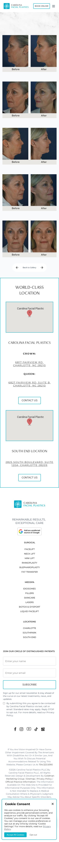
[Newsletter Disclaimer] (4, 704)
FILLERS (29, 593)
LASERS (29, 602)
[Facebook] (15, 729)
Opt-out (33, 835)
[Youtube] (29, 729)
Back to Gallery (29, 267)
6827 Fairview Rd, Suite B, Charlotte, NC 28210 (29, 384)
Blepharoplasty (29, 567)
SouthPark (29, 632)
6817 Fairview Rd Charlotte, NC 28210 (29, 364)
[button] (29, 313)
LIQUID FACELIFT (29, 611)
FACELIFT (30, 549)
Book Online (41, 6)
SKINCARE (29, 597)
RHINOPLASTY (29, 562)
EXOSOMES (29, 588)
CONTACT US (30, 400)
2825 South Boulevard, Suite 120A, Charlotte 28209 (29, 464)
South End (29, 637)
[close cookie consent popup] (52, 804)
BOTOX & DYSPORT (29, 606)
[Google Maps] (43, 729)
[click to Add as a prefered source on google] (29, 531)
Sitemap (30, 778)
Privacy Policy (44, 778)
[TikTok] (36, 729)
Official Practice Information (20, 781)
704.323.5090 (46, 764)
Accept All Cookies (15, 835)
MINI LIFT (29, 558)
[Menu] (54, 6)
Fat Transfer (29, 572)
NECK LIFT (29, 553)
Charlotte (29, 628)
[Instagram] (21, 729)
